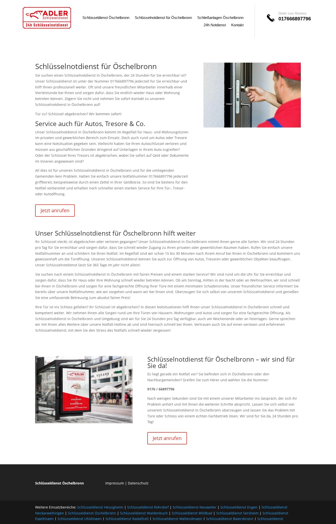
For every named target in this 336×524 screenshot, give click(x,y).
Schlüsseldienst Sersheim (237, 513)
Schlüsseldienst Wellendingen (177, 518)
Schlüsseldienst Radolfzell (127, 518)
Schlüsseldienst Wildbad (192, 513)
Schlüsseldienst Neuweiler (194, 507)
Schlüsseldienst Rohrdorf (148, 507)
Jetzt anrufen (55, 210)
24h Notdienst (215, 25)
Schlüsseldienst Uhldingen (80, 518)
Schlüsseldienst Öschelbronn (105, 18)
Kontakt (237, 25)
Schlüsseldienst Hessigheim (100, 507)
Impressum (114, 483)
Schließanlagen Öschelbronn (220, 18)
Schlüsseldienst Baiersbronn (229, 518)
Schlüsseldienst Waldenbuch (144, 513)
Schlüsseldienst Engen (239, 507)
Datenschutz (138, 483)
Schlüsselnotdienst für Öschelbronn (163, 18)
